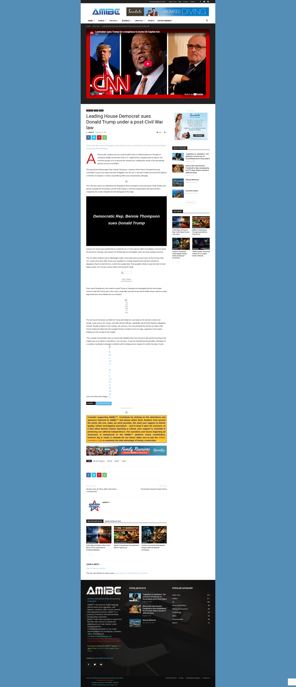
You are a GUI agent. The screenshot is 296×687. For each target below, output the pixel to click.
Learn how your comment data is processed (131, 573)
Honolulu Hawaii (192, 191)
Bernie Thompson (99, 461)
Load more (190, 202)
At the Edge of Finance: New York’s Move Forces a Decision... (181, 232)
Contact (192, 1)
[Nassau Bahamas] (178, 183)
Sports (151, 21)
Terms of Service (103, 648)
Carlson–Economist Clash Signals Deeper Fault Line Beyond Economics (153, 547)
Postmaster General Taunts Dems (154, 489)
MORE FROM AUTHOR (113, 521)
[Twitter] (204, 1)
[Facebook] (200, 1)
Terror (101, 110)
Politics (113, 21)
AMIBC (90, 21)
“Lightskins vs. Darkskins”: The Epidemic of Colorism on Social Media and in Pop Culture (198, 156)
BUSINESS (126, 21)
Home (88, 26)
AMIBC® (91, 132)
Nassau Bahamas (192, 180)
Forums (185, 1)
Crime (96, 110)
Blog (179, 1)
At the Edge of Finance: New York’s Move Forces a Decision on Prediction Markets (98, 547)
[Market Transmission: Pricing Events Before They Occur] (126, 534)
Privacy (181, 678)
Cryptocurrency (91, 542)
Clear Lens (95, 26)
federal (109, 461)
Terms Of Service (171, 678)
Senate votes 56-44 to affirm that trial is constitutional (101, 490)
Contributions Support (193, 678)
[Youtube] (208, 1)
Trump (124, 461)
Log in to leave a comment (96, 568)
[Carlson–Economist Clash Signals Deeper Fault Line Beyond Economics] (154, 534)
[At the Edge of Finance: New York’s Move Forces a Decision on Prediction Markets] (98, 534)
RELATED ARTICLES (95, 521)
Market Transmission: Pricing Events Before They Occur (199, 232)
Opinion (144, 542)
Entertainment (165, 21)
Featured (195, 249)
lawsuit (116, 461)
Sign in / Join (173, 1)
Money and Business (121, 542)
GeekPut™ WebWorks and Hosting (103, 685)
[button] (207, 21)
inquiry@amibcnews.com (104, 658)
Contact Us (206, 678)
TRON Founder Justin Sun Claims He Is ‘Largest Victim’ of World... (201, 254)
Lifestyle (139, 21)
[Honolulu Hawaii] (178, 194)
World (101, 21)
